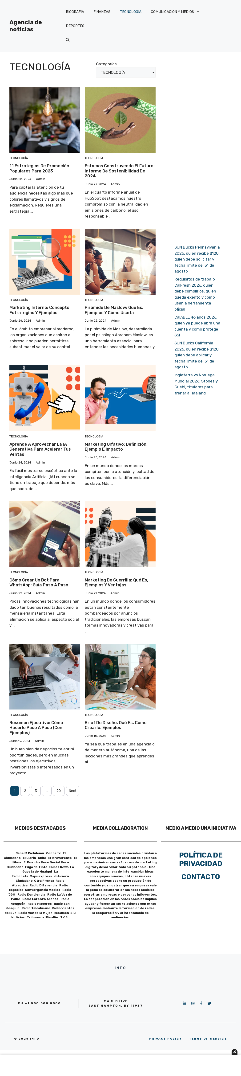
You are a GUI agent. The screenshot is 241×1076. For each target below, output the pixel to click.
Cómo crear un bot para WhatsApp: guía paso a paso (38, 582)
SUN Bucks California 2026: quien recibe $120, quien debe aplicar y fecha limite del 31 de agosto (197, 355)
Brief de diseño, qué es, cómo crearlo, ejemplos (116, 725)
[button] (67, 40)
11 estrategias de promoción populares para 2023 (39, 168)
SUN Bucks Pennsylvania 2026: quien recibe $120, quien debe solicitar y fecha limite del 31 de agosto (197, 259)
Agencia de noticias (25, 26)
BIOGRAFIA (75, 12)
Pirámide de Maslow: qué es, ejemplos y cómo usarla (114, 310)
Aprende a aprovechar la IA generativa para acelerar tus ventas (40, 449)
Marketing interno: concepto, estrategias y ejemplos (40, 310)
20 (58, 791)
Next (72, 791)
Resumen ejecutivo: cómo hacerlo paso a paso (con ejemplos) (36, 727)
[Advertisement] (198, 145)
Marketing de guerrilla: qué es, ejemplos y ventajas (116, 582)
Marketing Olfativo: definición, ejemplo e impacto (116, 447)
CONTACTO (200, 877)
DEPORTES (75, 26)
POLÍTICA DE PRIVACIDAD (201, 859)
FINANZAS (101, 12)
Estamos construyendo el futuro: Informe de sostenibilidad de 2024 (120, 171)
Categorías (106, 64)
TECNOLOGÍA (130, 12)
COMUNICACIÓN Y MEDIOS (172, 12)
